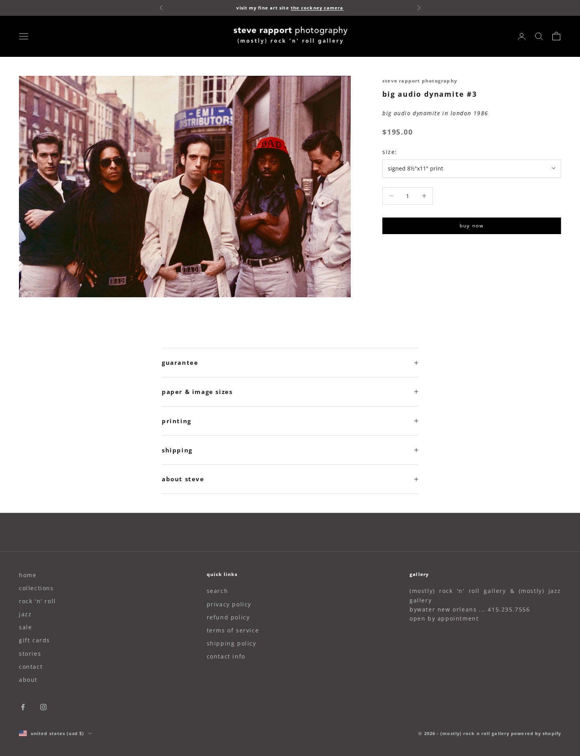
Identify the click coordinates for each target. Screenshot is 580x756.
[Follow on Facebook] (23, 707)
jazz (25, 614)
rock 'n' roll (37, 601)
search (217, 591)
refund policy (228, 617)
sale (25, 627)
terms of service (233, 630)
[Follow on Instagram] (43, 707)
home (27, 575)
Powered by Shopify (536, 733)
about (28, 679)
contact (31, 666)
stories (30, 653)
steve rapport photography (419, 80)
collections (36, 588)
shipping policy (231, 643)
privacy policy (229, 604)
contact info (226, 656)
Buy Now (472, 225)
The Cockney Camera (317, 8)
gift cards (34, 640)
